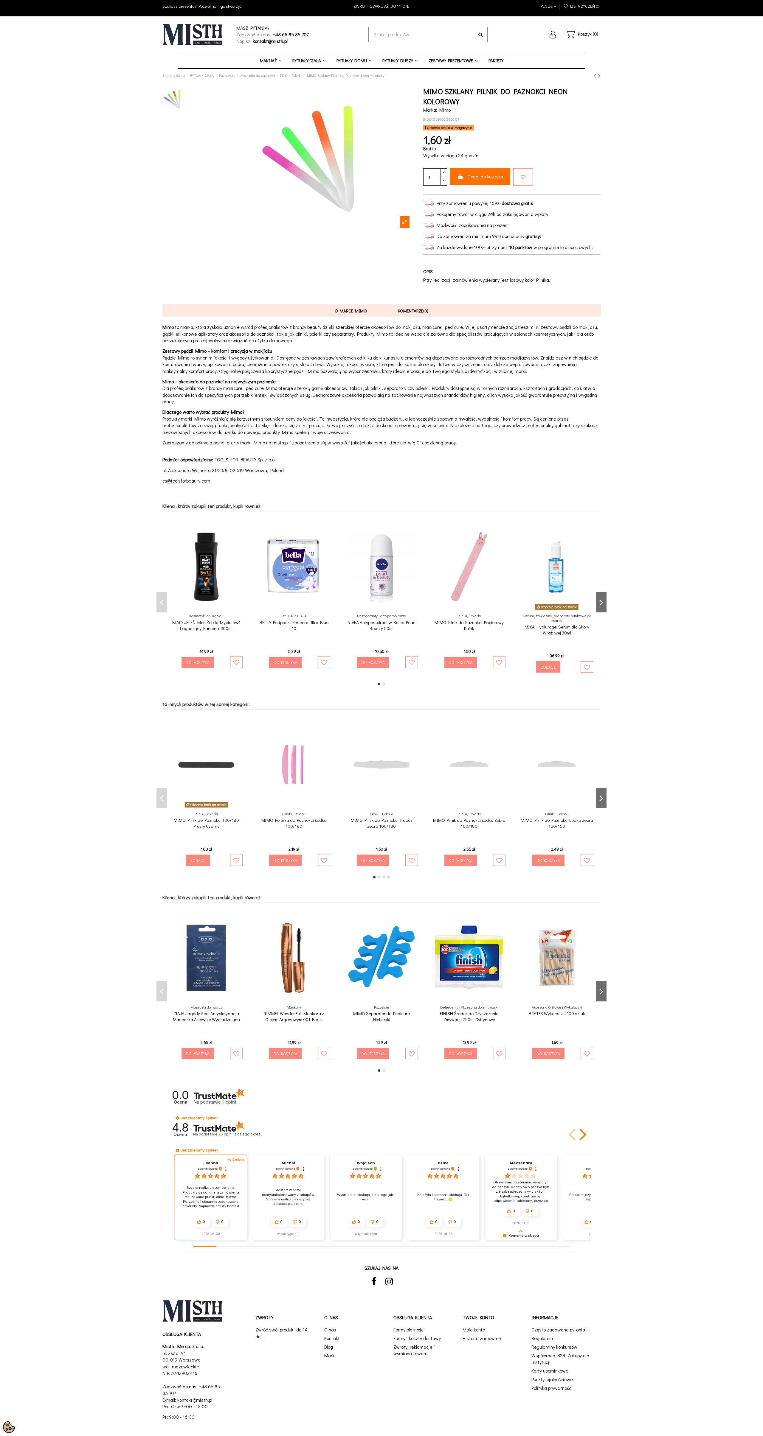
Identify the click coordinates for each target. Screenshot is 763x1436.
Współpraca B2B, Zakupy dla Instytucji (560, 1358)
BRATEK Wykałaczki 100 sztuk (557, 1013)
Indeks (429, 119)
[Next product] (599, 75)
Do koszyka (198, 662)
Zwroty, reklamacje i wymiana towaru (414, 1350)
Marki (330, 1355)
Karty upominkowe (549, 1370)
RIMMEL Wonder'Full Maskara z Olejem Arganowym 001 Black (294, 1016)
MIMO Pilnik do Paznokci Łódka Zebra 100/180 (469, 823)
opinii (240, 1134)
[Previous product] (596, 75)
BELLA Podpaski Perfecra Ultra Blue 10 (294, 625)
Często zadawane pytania (558, 1329)
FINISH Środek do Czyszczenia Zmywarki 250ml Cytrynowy (469, 1016)
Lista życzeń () (584, 6)
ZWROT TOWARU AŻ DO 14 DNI (381, 6)
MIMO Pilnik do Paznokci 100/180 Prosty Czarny (206, 823)
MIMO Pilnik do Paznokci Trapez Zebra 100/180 (381, 823)
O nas (330, 1329)
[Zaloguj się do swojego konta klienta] (553, 34)
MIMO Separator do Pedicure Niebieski (381, 1016)
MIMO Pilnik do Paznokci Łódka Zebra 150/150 (557, 823)
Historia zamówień (482, 1338)
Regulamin (542, 1338)
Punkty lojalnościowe (552, 1379)
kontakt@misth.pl (194, 1400)
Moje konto (474, 1329)
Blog (328, 1347)
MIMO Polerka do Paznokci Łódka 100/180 (294, 823)
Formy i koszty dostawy (417, 1338)
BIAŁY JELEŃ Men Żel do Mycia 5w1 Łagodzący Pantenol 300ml (206, 625)
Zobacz (548, 667)
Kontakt (332, 1338)
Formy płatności (409, 1329)
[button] (177, 1118)
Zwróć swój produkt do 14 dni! (281, 1332)
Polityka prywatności (552, 1388)
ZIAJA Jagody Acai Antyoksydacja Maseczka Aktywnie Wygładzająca (206, 1016)
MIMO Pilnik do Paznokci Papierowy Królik (469, 625)
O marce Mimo (351, 311)
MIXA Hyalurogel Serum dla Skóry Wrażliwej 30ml (557, 630)
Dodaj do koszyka (485, 176)
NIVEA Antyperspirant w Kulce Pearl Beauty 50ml (381, 625)
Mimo (445, 110)
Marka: (430, 110)
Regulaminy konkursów (554, 1347)
